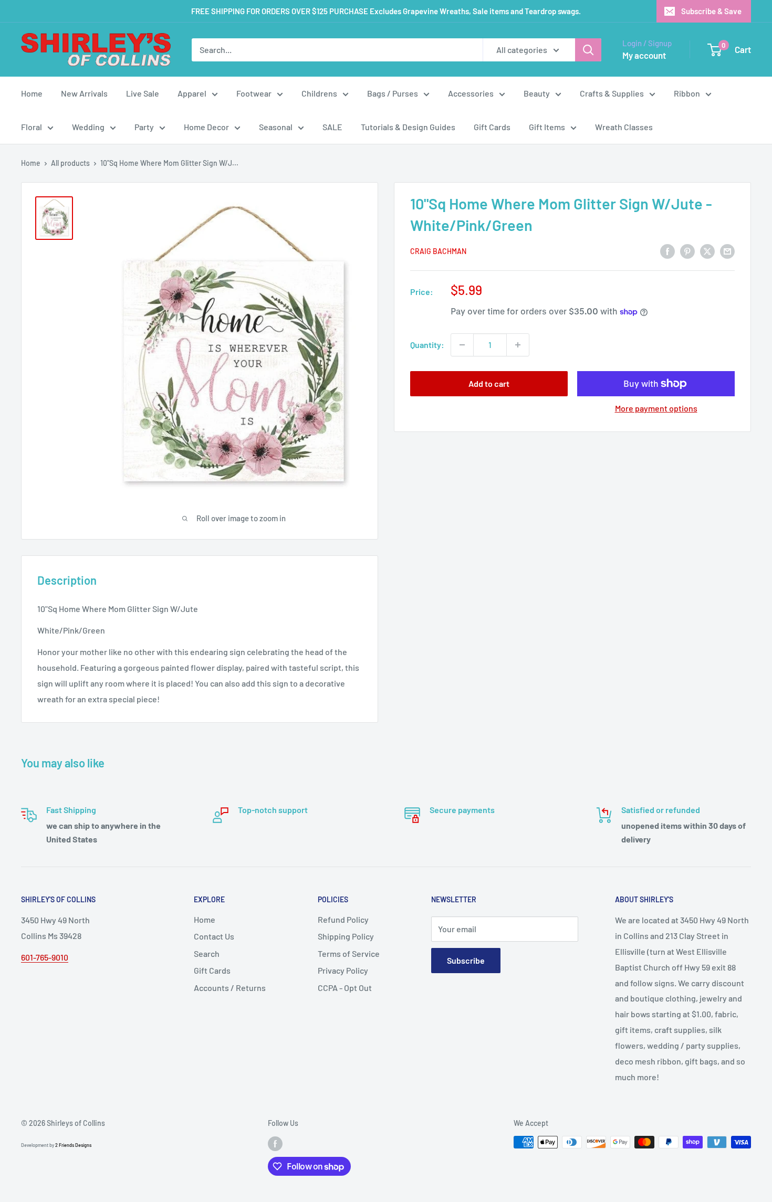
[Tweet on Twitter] (707, 250)
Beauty (537, 93)
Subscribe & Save (711, 11)
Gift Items (547, 127)
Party (144, 127)
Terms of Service (349, 953)
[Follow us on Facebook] (275, 1143)
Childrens (319, 93)
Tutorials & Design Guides (408, 127)
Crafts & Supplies (612, 93)
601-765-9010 (44, 957)
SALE (332, 127)
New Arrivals (84, 93)
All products (70, 163)
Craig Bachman (438, 251)
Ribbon (687, 93)
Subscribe (466, 960)
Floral (31, 127)
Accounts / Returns (230, 988)
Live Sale (142, 93)
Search (207, 953)
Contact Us (214, 936)
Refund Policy (343, 919)
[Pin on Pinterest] (687, 250)
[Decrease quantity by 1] (462, 345)
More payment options (656, 408)
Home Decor (206, 127)
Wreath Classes (624, 127)
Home (32, 93)
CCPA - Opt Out (345, 988)
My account (644, 55)
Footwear (254, 93)
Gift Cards (492, 127)
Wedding (88, 127)
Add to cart (488, 383)
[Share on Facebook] (667, 250)
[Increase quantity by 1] (518, 345)
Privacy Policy (343, 970)
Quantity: (427, 345)
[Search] (588, 49)
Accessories (471, 93)
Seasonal (276, 127)
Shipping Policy (346, 936)
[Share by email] (727, 250)
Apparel (192, 93)
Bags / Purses (392, 93)
